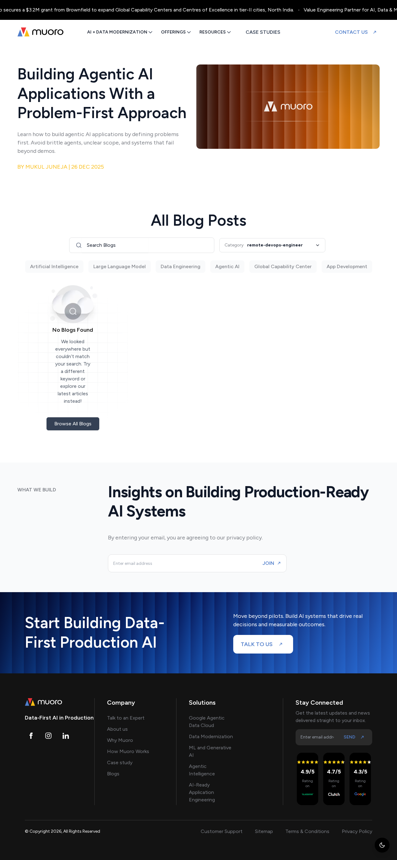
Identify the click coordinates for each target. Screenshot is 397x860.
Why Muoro (120, 740)
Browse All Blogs (72, 424)
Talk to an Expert (126, 718)
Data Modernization (211, 736)
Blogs (113, 774)
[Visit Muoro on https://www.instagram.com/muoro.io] (48, 735)
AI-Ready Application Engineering (202, 792)
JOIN (268, 563)
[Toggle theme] (382, 845)
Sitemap (264, 831)
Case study (119, 762)
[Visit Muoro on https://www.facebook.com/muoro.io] (31, 735)
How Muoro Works (128, 751)
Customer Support (222, 831)
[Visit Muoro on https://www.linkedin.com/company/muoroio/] (66, 735)
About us (117, 729)
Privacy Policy (357, 831)
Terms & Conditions (307, 831)
